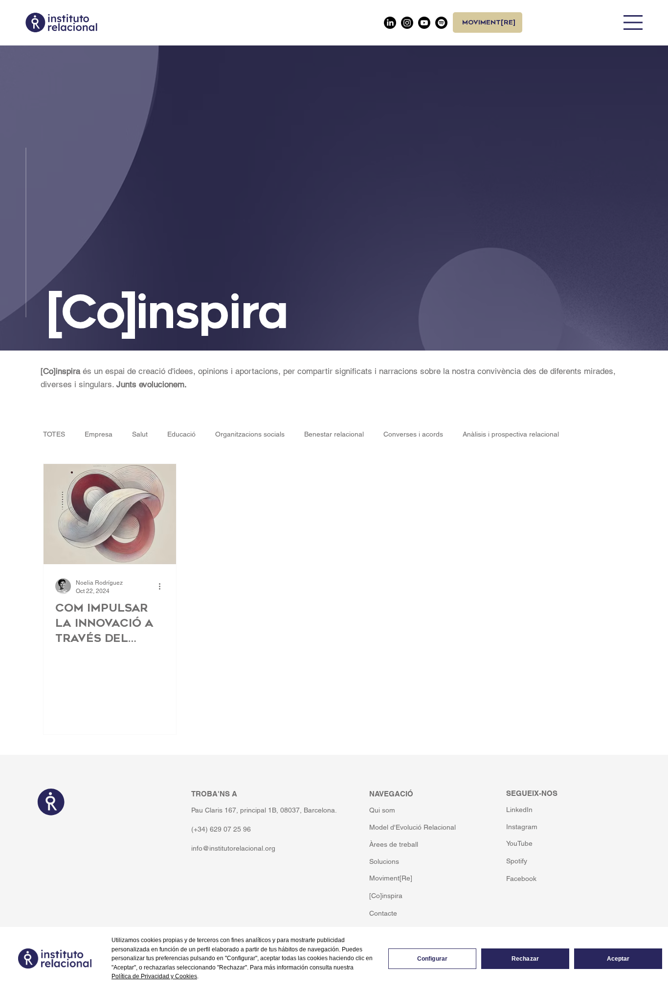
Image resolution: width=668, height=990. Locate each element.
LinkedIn (519, 810)
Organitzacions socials (250, 434)
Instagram (521, 827)
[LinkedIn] (390, 23)
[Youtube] (424, 23)
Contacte (383, 913)
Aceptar (618, 958)
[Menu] (633, 22)
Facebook (521, 878)
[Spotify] (441, 23)
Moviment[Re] (390, 878)
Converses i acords (413, 434)
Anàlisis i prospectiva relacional (511, 434)
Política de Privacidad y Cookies (154, 976)
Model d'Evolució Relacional (412, 827)
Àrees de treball (393, 844)
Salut (140, 434)
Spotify (516, 861)
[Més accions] (163, 586)
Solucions (384, 861)
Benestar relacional (334, 434)
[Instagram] (407, 23)
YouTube (519, 843)
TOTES (54, 434)
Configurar (432, 958)
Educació (181, 434)
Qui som (382, 810)
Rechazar (525, 958)
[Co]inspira (385, 896)
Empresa (98, 434)
